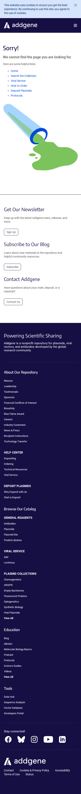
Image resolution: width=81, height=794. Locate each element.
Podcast (8, 654)
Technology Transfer (15, 441)
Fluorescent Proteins (15, 596)
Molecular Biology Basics (18, 649)
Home (14, 71)
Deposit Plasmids (21, 90)
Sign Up (11, 232)
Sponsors (9, 397)
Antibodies (10, 523)
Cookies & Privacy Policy (34, 770)
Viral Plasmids (12, 612)
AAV (6, 557)
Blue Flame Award (14, 413)
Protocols (17, 95)
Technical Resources (15, 469)
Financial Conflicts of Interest (20, 402)
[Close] (74, 5)
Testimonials (11, 391)
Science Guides (12, 665)
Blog (6, 638)
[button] (75, 25)
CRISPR (8, 585)
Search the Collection (23, 75)
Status (30, 774)
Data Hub (9, 696)
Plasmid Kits (11, 534)
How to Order (19, 85)
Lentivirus (9, 562)
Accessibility (62, 770)
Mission (8, 380)
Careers (8, 419)
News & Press (12, 430)
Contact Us (13, 301)
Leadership (10, 386)
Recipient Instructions (16, 435)
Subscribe (12, 267)
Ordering (8, 463)
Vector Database (13, 707)
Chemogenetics (12, 579)
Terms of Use (12, 774)
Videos (8, 671)
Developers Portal (14, 713)
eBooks (8, 643)
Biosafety (9, 408)
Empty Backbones (14, 590)
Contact (9, 770)
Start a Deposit (12, 497)
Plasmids (9, 529)
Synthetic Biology (13, 607)
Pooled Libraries (13, 540)
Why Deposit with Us (15, 491)
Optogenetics (11, 601)
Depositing (10, 458)
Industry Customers (15, 424)
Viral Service (18, 80)
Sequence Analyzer (14, 702)
